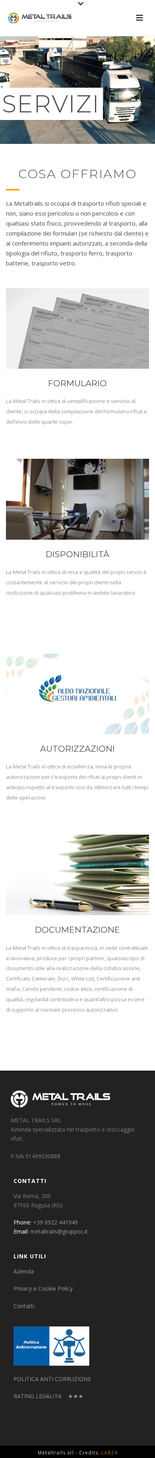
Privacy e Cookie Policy (43, 1288)
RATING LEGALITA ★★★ (48, 1396)
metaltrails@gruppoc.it (59, 1231)
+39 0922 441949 (55, 1222)
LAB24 (109, 1452)
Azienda (24, 1271)
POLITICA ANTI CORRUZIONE (52, 1379)
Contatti (24, 1306)
